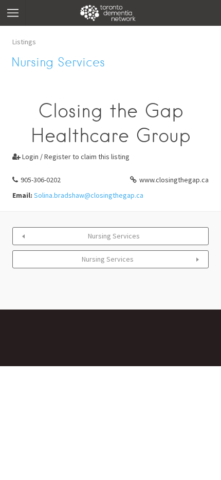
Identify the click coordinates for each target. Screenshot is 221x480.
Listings (24, 41)
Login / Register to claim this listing (71, 156)
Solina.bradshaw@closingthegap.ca (88, 195)
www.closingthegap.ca (174, 179)
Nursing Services (114, 236)
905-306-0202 (41, 179)
